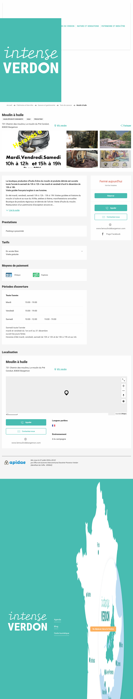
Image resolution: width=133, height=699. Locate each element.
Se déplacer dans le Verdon (103, 629)
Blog (56, 626)
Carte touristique (61, 633)
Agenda (57, 619)
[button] (33, 149)
